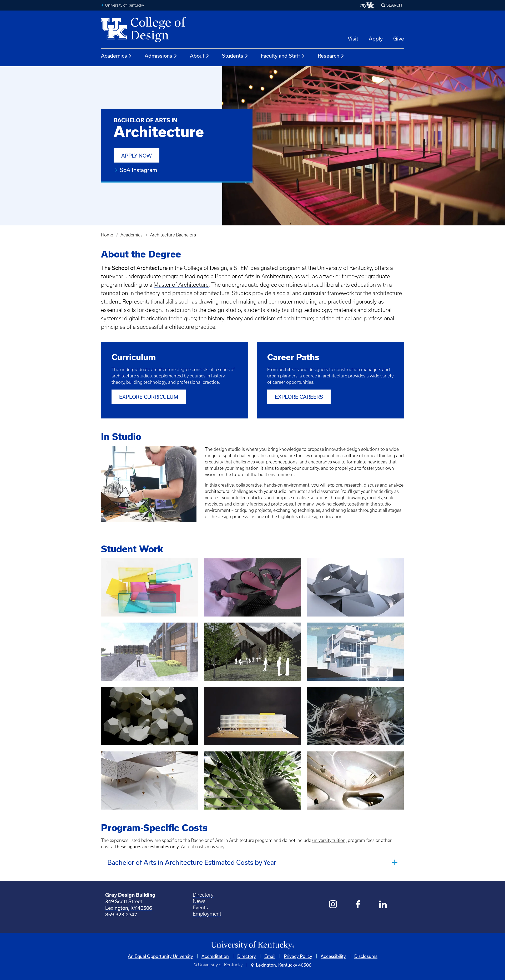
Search (394, 5)
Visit (353, 39)
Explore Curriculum (148, 397)
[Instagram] (333, 905)
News (199, 901)
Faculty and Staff (280, 56)
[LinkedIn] (383, 905)
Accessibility (333, 956)
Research (328, 56)
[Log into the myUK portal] (367, 5)
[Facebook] (358, 905)
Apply (376, 39)
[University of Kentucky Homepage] (252, 945)
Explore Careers (299, 397)
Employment (207, 914)
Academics (114, 56)
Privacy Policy (298, 956)
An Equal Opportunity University (160, 956)
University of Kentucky (124, 5)
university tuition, (329, 840)
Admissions (158, 56)
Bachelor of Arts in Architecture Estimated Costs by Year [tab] (191, 862)
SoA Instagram (138, 170)
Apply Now (136, 156)
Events (200, 907)
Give (398, 39)
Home (107, 235)
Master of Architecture (181, 285)
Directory (203, 895)
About (197, 56)
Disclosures (365, 956)
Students (232, 56)
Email (269, 956)
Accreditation (215, 956)
